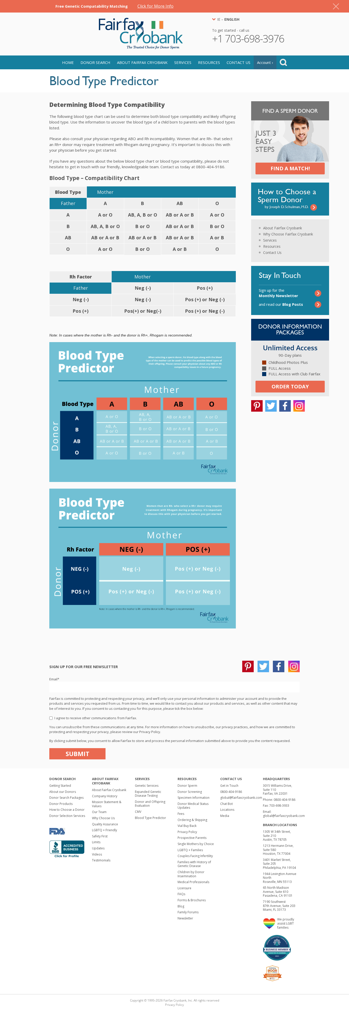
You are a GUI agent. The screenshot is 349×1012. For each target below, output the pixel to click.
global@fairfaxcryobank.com (241, 797)
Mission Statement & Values (106, 804)
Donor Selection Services (67, 816)
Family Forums (188, 912)
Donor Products (61, 804)
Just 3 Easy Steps (265, 141)
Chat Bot (226, 804)
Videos (97, 854)
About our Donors (62, 792)
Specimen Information (194, 797)
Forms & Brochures (192, 900)
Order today (290, 386)
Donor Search (95, 62)
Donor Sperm (187, 785)
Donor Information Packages (290, 329)
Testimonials (101, 860)
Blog (181, 906)
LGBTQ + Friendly (104, 830)
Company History (104, 796)
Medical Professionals (193, 882)
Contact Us (238, 62)
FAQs (181, 894)
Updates (98, 848)
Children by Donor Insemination (191, 874)
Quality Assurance (105, 824)
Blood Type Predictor (150, 818)
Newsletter (185, 918)
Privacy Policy (187, 832)
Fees (181, 814)
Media (224, 816)
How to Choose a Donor (67, 809)
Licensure (184, 888)
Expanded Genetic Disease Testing (148, 794)
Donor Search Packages (66, 797)
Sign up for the (278, 293)
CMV (138, 811)
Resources (209, 62)
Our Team (99, 812)
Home (68, 62)
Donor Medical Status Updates (193, 806)
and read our (281, 304)
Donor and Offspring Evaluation (150, 804)
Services (182, 62)
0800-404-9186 (231, 792)
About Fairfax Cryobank (142, 62)
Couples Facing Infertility (195, 856)
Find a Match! (290, 168)
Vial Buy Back (187, 826)
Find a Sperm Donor (290, 111)
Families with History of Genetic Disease (194, 864)
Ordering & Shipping (192, 820)
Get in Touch (229, 785)
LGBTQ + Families (190, 850)
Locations (227, 809)
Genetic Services (146, 785)
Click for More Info (155, 6)
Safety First (100, 836)
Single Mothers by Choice (196, 844)
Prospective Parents (192, 838)
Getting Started (60, 785)
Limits (96, 842)
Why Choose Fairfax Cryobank (288, 234)
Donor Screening (190, 792)
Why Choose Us (103, 818)
